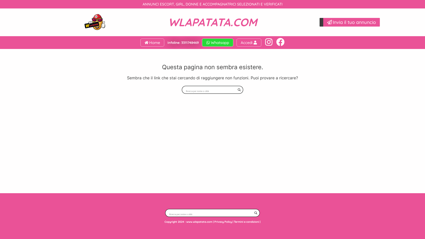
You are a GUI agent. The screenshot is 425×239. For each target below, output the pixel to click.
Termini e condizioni (246, 221)
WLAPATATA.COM (212, 22)
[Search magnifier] (239, 89)
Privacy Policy (223, 221)
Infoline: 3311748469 (183, 42)
